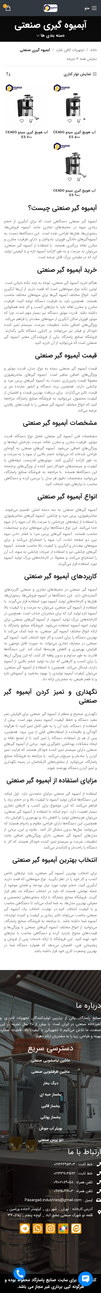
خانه (93, 50)
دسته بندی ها (53, 36)
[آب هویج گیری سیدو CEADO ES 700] (26, 105)
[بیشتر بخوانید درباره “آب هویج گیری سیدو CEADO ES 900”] (79, 179)
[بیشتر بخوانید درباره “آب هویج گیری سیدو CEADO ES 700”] (31, 121)
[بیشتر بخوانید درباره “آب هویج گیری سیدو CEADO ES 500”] (79, 121)
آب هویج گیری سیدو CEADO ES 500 (74, 135)
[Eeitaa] (76, 1228)
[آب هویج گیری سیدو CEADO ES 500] (74, 105)
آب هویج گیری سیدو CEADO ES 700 (26, 135)
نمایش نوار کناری (77, 74)
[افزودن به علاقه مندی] (69, 121)
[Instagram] (51, 1228)
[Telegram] (25, 1228)
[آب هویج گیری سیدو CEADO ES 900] (74, 164)
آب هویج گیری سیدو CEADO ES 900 (74, 193)
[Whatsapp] (38, 1228)
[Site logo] (50, 8)
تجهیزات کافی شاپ (70, 50)
